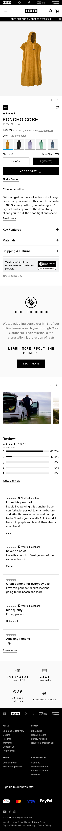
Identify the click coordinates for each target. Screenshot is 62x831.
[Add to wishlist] (57, 107)
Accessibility (29, 825)
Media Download (40, 766)
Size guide (36, 731)
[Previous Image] (52, 100)
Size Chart (47, 154)
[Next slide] (56, 385)
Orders (6, 735)
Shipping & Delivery (13, 731)
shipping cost (46, 130)
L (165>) (16, 161)
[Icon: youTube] (4, 812)
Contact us (8, 746)
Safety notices (39, 739)
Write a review (11, 481)
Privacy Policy (38, 822)
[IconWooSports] (55, 2)
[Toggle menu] (6, 11)
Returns (7, 739)
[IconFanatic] (29, 2)
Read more (9, 218)
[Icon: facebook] (10, 812)
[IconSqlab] (41, 2)
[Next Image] (57, 100)
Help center (9, 750)
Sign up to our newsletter (18, 787)
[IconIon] (7, 2)
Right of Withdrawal (12, 825)
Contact (35, 762)
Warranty (7, 742)
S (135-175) (46, 161)
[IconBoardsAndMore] (4, 713)
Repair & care (38, 735)
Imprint (6, 822)
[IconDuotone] (19, 2)
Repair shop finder (12, 766)
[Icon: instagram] (14, 812)
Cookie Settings (45, 825)
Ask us (6, 725)
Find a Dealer (11, 179)
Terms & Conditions (21, 822)
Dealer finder (10, 762)
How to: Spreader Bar (42, 742)
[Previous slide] (50, 385)
